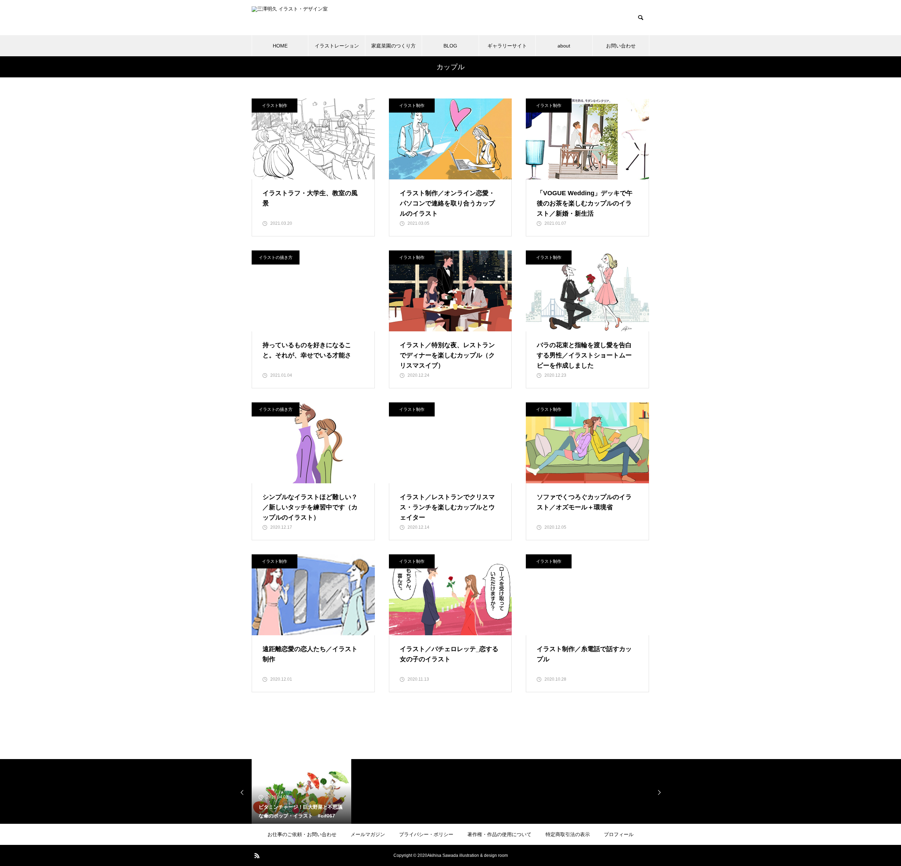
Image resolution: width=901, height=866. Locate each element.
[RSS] (256, 855)
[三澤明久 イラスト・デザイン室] (315, 17)
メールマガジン (368, 834)
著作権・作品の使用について (499, 834)
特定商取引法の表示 (568, 834)
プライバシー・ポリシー (426, 834)
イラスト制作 (274, 105)
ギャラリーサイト (507, 46)
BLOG (450, 46)
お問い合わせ (621, 46)
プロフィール (619, 834)
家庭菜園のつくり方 (393, 46)
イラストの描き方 (275, 257)
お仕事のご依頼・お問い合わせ (301, 834)
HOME (280, 46)
